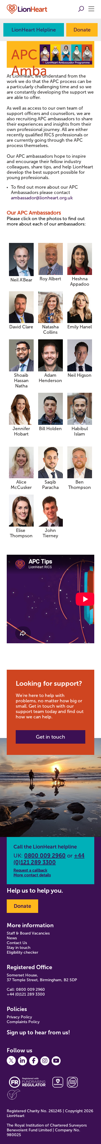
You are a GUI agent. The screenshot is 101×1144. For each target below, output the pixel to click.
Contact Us (17, 942)
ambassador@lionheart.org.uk (42, 197)
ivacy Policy (22, 1017)
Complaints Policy (23, 1021)
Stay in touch (18, 947)
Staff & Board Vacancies (28, 933)
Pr (9, 1017)
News (12, 938)
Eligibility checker (22, 952)
